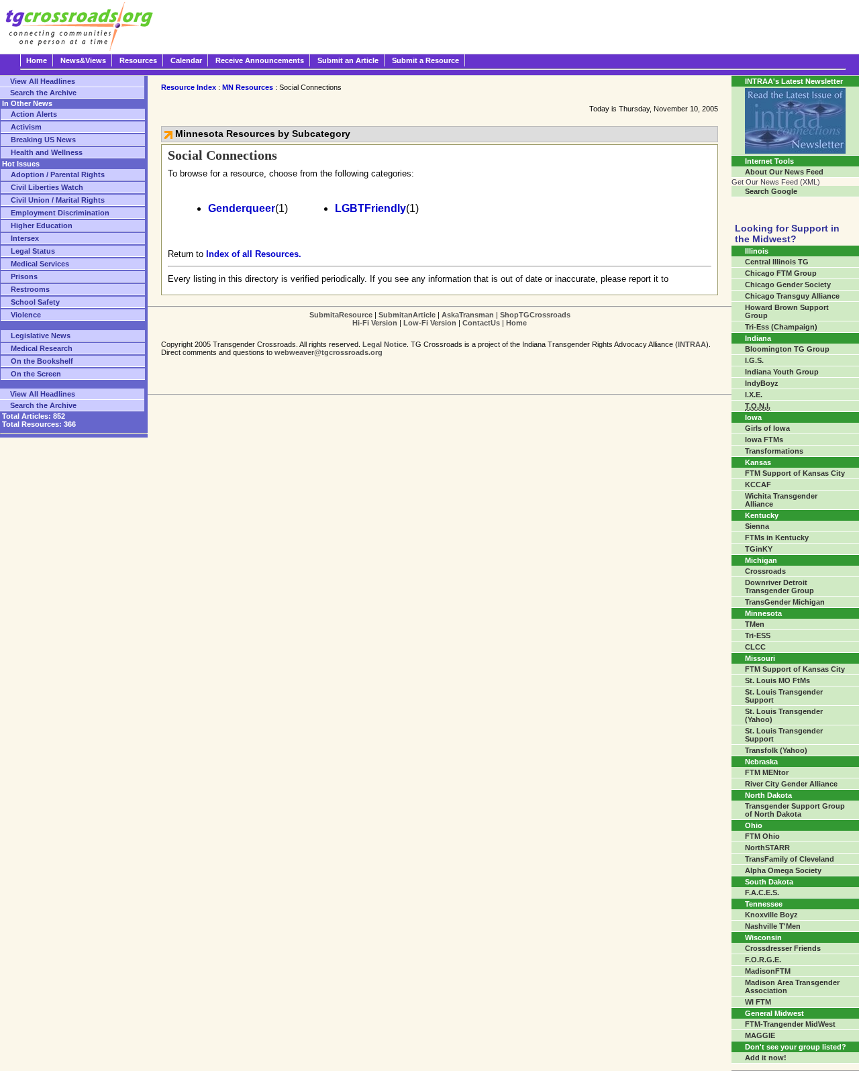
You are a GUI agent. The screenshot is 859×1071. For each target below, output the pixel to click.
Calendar (186, 60)
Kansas (758, 462)
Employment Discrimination (60, 213)
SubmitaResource (340, 315)
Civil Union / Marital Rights (58, 200)
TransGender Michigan (785, 602)
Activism (26, 127)
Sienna (757, 526)
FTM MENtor (767, 772)
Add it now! (766, 1058)
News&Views (83, 60)
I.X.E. (753, 395)
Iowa (753, 417)
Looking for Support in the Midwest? (787, 233)
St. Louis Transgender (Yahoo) (784, 715)
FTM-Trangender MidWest (790, 1024)
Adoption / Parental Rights (58, 174)
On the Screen (36, 374)
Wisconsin (763, 937)
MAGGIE (760, 1035)
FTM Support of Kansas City (795, 473)
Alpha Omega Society (783, 870)
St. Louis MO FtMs (777, 680)
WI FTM (758, 1002)
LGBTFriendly (370, 208)
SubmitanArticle (407, 315)
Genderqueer (241, 208)
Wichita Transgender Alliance (781, 500)
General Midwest (774, 1013)
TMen (754, 624)
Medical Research (41, 348)
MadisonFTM (768, 971)
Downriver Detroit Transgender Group (779, 586)
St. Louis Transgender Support (784, 696)
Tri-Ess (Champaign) (781, 327)
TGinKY (758, 549)
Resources (138, 60)
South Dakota (769, 882)
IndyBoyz (761, 383)
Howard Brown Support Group (787, 311)
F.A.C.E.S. (762, 892)
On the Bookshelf (42, 361)
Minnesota (763, 613)
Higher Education (41, 225)
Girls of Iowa (767, 428)
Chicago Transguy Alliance (792, 296)
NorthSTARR (767, 848)
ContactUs (481, 323)
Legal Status (33, 251)
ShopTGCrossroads (535, 315)
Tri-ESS (757, 635)
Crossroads (765, 571)
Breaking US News (43, 140)
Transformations (774, 451)
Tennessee (763, 904)
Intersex (25, 238)
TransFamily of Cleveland (789, 859)
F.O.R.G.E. (763, 960)
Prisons (24, 276)
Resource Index (188, 87)
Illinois (756, 251)
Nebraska (761, 762)
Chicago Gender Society (788, 284)
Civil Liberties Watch (47, 187)
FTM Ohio (762, 836)
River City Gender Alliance (791, 784)
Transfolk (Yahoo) (776, 750)
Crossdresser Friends (783, 948)
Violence (26, 315)
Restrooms (30, 289)
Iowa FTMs (764, 440)
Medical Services (40, 264)
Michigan (761, 560)
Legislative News (40, 336)
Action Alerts (34, 114)
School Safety (35, 302)
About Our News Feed (784, 172)
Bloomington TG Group (787, 349)
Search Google (771, 191)
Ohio (753, 825)
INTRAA (692, 344)
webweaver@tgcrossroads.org (328, 352)
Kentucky (761, 515)
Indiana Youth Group (782, 372)
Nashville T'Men (773, 926)
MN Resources (247, 87)
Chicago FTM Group (781, 273)
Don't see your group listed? (795, 1047)
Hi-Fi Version (374, 323)
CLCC (755, 647)
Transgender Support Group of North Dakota (795, 810)
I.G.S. (754, 360)
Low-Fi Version (429, 323)
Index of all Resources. (253, 254)
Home (36, 60)
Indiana (758, 338)
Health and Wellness (47, 152)
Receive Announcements (259, 60)
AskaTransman (468, 315)
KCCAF (758, 484)
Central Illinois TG (777, 262)
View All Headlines (42, 81)
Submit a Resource (425, 60)
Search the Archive (43, 93)
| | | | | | (439, 319)
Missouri (760, 658)
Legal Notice (384, 344)
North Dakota (768, 795)
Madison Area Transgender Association (792, 986)
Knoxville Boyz (771, 915)
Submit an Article (347, 60)
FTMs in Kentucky (777, 537)
